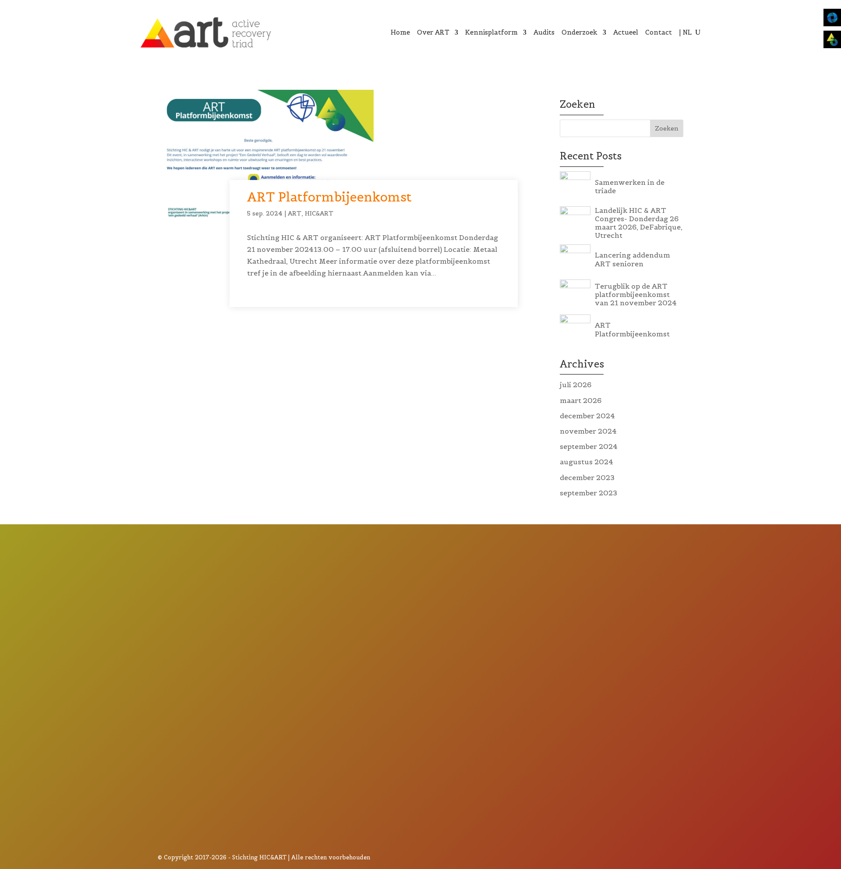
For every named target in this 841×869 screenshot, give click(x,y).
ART (294, 213)
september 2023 (588, 492)
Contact (658, 32)
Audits (544, 32)
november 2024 (588, 431)
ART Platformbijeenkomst (329, 197)
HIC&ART (319, 213)
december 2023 (587, 477)
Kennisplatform (491, 32)
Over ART (433, 32)
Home (400, 32)
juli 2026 (575, 384)
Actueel (625, 32)
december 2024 (587, 415)
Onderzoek (579, 32)
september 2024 (589, 446)
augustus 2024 (586, 461)
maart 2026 (580, 400)
